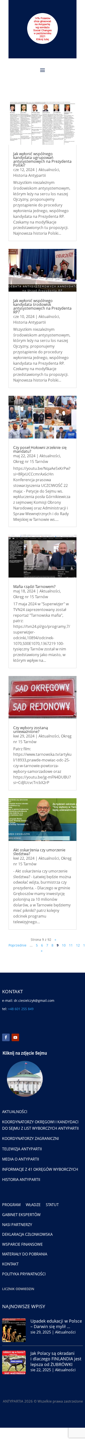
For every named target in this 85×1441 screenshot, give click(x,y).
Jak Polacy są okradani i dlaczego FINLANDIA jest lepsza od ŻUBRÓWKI (55, 1358)
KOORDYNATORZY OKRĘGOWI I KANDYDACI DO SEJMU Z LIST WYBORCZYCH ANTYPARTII (40, 1125)
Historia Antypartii (29, 175)
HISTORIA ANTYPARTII (21, 1179)
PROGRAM (11, 1204)
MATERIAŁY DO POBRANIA (24, 1254)
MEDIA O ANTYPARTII (20, 1159)
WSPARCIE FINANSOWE (22, 1244)
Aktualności (48, 169)
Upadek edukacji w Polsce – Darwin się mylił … (56, 1323)
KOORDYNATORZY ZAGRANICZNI (30, 1138)
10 (64, 945)
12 (78, 945)
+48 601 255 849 (21, 1009)
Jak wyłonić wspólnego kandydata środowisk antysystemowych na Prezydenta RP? (42, 306)
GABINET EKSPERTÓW (21, 1214)
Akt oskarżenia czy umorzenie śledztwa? (39, 851)
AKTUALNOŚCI (14, 1111)
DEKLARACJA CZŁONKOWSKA (27, 1234)
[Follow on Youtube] (15, 1037)
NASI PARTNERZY (17, 1224)
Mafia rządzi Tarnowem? (34, 586)
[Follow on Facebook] (6, 1037)
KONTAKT (10, 1264)
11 (71, 945)
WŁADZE (33, 1204)
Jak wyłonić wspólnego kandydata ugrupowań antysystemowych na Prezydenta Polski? (42, 159)
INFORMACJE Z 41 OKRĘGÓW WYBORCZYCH (40, 1169)
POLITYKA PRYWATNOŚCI (24, 1274)
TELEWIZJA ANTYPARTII (22, 1149)
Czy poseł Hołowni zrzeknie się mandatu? (40, 449)
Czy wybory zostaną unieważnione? (30, 729)
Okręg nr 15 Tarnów (30, 461)
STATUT (52, 1204)
